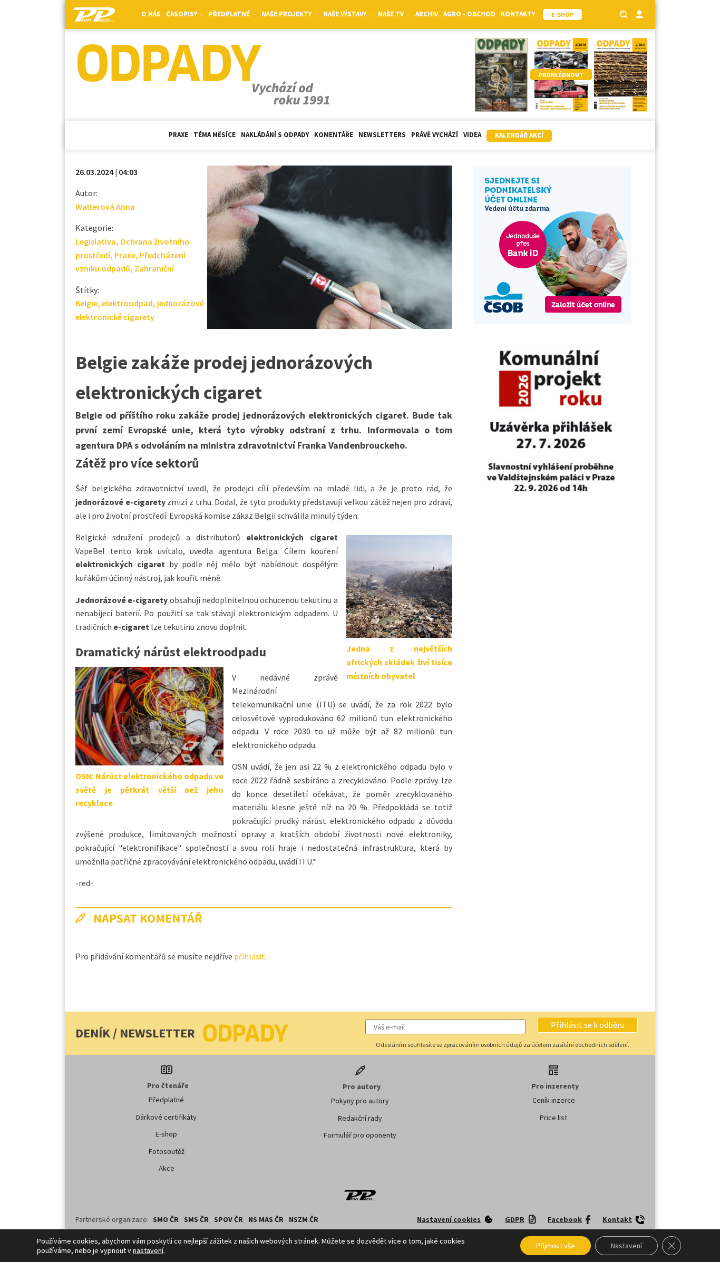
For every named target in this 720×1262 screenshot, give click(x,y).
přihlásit (249, 956)
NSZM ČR (303, 1219)
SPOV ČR (228, 1219)
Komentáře (333, 134)
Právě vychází (434, 134)
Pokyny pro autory (360, 1100)
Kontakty (518, 13)
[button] (588, 1025)
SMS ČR (196, 1219)
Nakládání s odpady (275, 134)
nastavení (148, 1250)
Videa (472, 134)
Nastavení (626, 1245)
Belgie (86, 303)
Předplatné (166, 1099)
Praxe (178, 134)
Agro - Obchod (469, 13)
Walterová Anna (105, 206)
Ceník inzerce (553, 1100)
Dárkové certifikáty (166, 1117)
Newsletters (382, 134)
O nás (151, 13)
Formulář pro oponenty (360, 1135)
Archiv (426, 13)
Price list (553, 1117)
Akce (166, 1168)
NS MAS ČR (266, 1219)
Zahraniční (154, 268)
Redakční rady (360, 1118)
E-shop (166, 1134)
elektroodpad (127, 303)
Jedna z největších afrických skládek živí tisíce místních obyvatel (399, 662)
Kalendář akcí (519, 135)
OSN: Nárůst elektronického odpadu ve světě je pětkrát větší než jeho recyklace (149, 789)
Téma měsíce (214, 134)
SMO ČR (166, 1219)
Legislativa (95, 241)
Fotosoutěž (166, 1151)
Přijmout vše (555, 1245)
